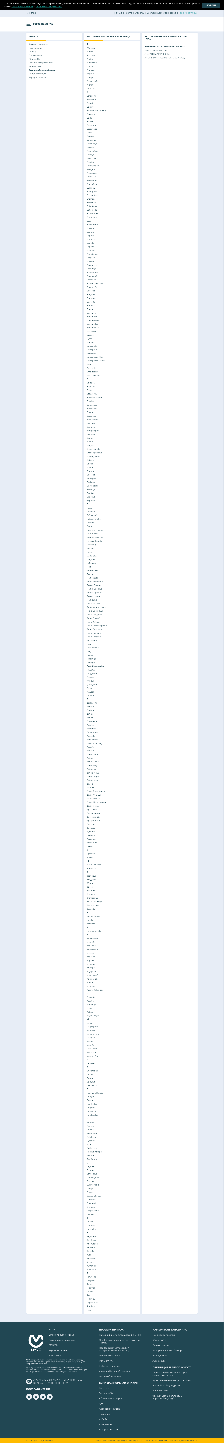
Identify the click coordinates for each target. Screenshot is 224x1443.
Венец (90, 412)
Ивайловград (93, 916)
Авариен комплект (110, 1409)
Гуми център (35, 48)
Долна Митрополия (96, 802)
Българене (92, 350)
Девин (90, 714)
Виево (90, 441)
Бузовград (92, 331)
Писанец (91, 1100)
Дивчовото (92, 740)
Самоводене (93, 1177)
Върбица (91, 497)
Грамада (91, 662)
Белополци (92, 173)
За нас (52, 1329)
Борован (91, 243)
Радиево (91, 1122)
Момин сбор (93, 1056)
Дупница (91, 832)
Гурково (90, 681)
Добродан (91, 769)
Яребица (91, 1306)
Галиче (90, 526)
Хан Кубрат (92, 1244)
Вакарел (91, 383)
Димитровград (94, 743)
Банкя (89, 118)
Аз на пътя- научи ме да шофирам (171, 1380)
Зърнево (91, 909)
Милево (90, 1041)
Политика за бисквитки (22, 7)
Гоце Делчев (93, 648)
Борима (90, 232)
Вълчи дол (91, 489)
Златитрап (93, 905)
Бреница (91, 305)
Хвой (89, 1255)
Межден (91, 1038)
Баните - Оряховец (96, 110)
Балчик (90, 103)
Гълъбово (91, 692)
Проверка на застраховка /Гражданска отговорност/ (114, 1349)
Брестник (92, 316)
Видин (90, 438)
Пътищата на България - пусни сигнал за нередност (170, 1373)
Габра (89, 508)
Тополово (91, 1229)
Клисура (91, 968)
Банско (90, 121)
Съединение (93, 1210)
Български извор (95, 357)
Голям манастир (95, 581)
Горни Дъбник (93, 622)
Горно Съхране (94, 637)
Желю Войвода (94, 865)
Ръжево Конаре (94, 1152)
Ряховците (92, 1159)
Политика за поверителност (49, 7)
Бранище (91, 269)
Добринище (92, 754)
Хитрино (91, 1266)
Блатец (90, 199)
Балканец (91, 99)
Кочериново (93, 979)
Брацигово (92, 287)
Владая (90, 445)
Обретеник (92, 1071)
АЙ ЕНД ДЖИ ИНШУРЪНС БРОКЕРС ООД (165, 58)
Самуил (90, 1181)
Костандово (93, 975)
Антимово (92, 63)
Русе (89, 1144)
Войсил (90, 460)
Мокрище (91, 1052)
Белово (90, 162)
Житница (91, 868)
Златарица (92, 898)
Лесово (90, 1001)
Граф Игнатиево (95, 666)
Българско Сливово (96, 361)
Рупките (91, 1141)
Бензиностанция (37, 74)
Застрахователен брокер (161, 13)
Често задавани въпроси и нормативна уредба (167, 1397)
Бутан (90, 339)
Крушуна (91, 986)
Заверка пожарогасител (41, 63)
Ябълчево (91, 1277)
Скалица (91, 1207)
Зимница (91, 894)
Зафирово (91, 876)
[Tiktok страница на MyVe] (50, 1399)
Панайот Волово (95, 1093)
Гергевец (91, 545)
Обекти (139, 13)
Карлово (91, 957)
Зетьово (91, 890)
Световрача (93, 1185)
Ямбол (90, 1291)
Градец (90, 655)
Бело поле (91, 158)
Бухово (90, 342)
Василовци (92, 394)
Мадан (90, 1023)
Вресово (91, 475)
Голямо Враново (94, 589)
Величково (92, 408)
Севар (90, 1188)
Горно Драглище (95, 629)
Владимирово (93, 449)
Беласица (91, 140)
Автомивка (34, 59)
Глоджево (91, 559)
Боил (89, 221)
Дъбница (91, 835)
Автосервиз (159, 1340)
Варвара (91, 386)
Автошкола (35, 66)
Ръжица (90, 1155)
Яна (88, 1295)
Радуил (90, 1126)
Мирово (90, 1045)
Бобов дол (92, 206)
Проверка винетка (109, 1355)
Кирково (91, 960)
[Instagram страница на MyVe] (36, 1399)
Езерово (91, 854)
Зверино (91, 883)
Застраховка (106, 1393)
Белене (90, 147)
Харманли (91, 1247)
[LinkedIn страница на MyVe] (43, 1399)
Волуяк (90, 464)
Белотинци (92, 180)
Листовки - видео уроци (166, 1385)
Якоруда (91, 1288)
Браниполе (92, 265)
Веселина (91, 416)
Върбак (90, 493)
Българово (92, 353)
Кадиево (91, 942)
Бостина (91, 250)
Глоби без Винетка (109, 1366)
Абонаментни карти (111, 1398)
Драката (91, 824)
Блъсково (91, 202)
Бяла (89, 364)
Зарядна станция (37, 77)
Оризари (91, 1078)
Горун (89, 644)
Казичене (91, 946)
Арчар (90, 77)
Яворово (91, 1280)
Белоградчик (93, 166)
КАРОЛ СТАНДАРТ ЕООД (156, 50)
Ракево (90, 1130)
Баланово (91, 96)
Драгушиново (93, 821)
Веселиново (92, 419)
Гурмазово (92, 684)
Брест (90, 309)
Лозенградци (93, 1015)
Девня (90, 718)
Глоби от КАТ (106, 1361)
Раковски (91, 1137)
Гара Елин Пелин (95, 530)
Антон (90, 66)
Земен (90, 887)
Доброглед (92, 765)
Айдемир (91, 48)
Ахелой (90, 85)
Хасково (90, 1251)
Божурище (92, 217)
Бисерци (91, 188)
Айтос (90, 52)
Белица (90, 155)
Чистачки (104, 1414)
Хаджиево (91, 1236)
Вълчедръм (92, 486)
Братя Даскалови (95, 283)
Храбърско (92, 1269)
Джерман (91, 729)
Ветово (91, 423)
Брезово (91, 302)
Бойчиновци (93, 224)
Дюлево (90, 846)
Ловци (90, 1012)
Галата (90, 522)
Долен (90, 784)
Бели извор (92, 151)
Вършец (91, 500)
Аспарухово (92, 81)
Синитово (92, 1203)
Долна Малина (93, 798)
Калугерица (92, 949)
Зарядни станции (109, 1429)
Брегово (91, 291)
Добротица (92, 780)
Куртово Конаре (95, 990)
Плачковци (92, 1104)
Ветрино (91, 434)
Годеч (89, 567)
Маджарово (92, 1027)
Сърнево (91, 1214)
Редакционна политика (62, 1340)
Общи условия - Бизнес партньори (111, 1440)
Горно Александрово (97, 626)
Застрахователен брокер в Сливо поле (165, 47)
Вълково (91, 482)
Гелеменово (92, 533)
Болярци (91, 228)
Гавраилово (92, 515)
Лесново (91, 997)
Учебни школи (160, 1390)
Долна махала (93, 806)
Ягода (90, 1284)
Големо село (92, 570)
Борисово (91, 239)
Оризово (91, 1082)
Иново (90, 920)
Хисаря (90, 1262)
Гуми (101, 1403)
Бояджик (91, 258)
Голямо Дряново (94, 592)
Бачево (90, 136)
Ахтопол (91, 88)
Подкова (91, 1107)
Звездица (91, 879)
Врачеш (90, 471)
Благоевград (93, 195)
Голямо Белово (94, 585)
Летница (91, 1004)
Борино (90, 236)
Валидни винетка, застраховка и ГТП (120, 1335)
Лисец (90, 1008)
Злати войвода (94, 901)
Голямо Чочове (94, 596)
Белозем (91, 169)
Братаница (92, 272)
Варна (90, 390)
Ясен (89, 1310)
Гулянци (90, 677)
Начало (118, 13)
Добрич (90, 758)
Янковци (91, 1299)
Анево (90, 59)
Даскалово (92, 703)
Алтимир (91, 55)
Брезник (91, 294)
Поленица (91, 1111)
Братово (91, 280)
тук (67, 1383)
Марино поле (93, 1034)
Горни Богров (93, 618)
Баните (90, 107)
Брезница (91, 298)
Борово (90, 247)
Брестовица (93, 327)
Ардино (90, 74)
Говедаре (91, 563)
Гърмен (90, 695)
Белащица (92, 144)
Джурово (91, 736)
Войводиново (93, 456)
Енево (90, 857)
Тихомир (91, 1225)
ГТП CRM (53, 1345)
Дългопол (91, 839)
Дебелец (91, 706)
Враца (90, 467)
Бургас (90, 335)
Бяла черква (92, 372)
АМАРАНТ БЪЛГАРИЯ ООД (157, 54)
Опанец (90, 1074)
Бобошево (92, 210)
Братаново (92, 276)
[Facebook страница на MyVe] (29, 1399)
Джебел (90, 725)
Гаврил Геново (94, 519)
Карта (128, 13)
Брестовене (93, 320)
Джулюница (92, 732)
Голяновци (92, 600)
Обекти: (34, 36)
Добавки (103, 1419)
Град (89, 651)
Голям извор (92, 578)
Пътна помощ (36, 55)
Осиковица (92, 1085)
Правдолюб (92, 1115)
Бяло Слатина (93, 375)
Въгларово (92, 478)
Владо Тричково (94, 453)
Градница (91, 659)
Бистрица (92, 191)
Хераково (91, 1258)
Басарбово (92, 129)
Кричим (90, 982)
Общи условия (135, 1440)
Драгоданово (93, 813)
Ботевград (92, 254)
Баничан (91, 114)
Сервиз (32, 52)
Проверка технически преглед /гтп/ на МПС (119, 1341)
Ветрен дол (93, 430)
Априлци (91, 70)
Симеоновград (94, 1196)
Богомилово (93, 213)
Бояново (91, 261)
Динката (91, 751)
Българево (92, 346)
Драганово (92, 810)
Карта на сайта (43, 24)
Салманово (92, 1174)
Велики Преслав (94, 397)
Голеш (90, 574)
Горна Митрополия (96, 607)
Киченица (91, 964)
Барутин (91, 125)
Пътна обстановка (110, 1376)
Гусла (89, 688)
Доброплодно (93, 776)
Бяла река (91, 368)
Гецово (90, 548)
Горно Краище (94, 633)
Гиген (89, 552)
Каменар (91, 953)
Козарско (91, 971)
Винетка (104, 1388)
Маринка (91, 1030)
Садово (90, 1170)
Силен (90, 1192)
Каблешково (93, 938)
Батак (90, 133)
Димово (90, 747)
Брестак (91, 313)
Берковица (92, 184)
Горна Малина (93, 603)
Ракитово (92, 1133)
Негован (91, 1063)
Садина (90, 1166)
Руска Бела (92, 1148)
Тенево (90, 1221)
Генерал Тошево (94, 541)
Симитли (91, 1199)
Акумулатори (106, 1424)
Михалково (92, 1049)
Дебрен (90, 710)
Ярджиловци (93, 1302)
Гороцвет (92, 640)
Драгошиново (93, 817)
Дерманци (92, 721)
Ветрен (91, 427)
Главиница (92, 556)
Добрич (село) (93, 762)
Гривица (91, 670)
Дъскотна (92, 843)
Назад (32, 13)
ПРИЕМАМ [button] (211, 5)
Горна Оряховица (95, 611)
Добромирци (93, 773)
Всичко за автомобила (61, 1335)
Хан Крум (91, 1240)
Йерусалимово (94, 931)
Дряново (91, 828)
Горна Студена (94, 614)
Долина (90, 787)
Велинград (92, 405)
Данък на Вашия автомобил (114, 1371)
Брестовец (92, 324)
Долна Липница (94, 795)
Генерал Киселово (95, 537)
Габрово (91, 511)
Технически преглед (38, 44)
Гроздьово (92, 673)
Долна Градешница (96, 791)
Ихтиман (91, 924)
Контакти (55, 1355)
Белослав (91, 177)
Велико (90, 401)
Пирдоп (90, 1096)
